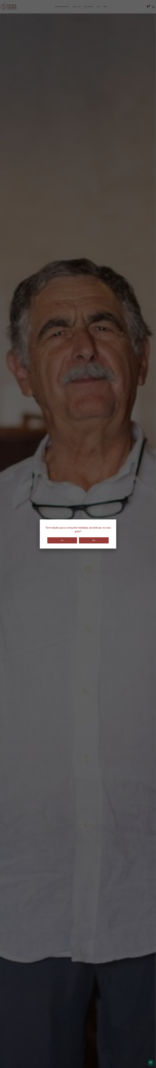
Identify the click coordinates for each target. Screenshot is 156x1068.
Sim (62, 540)
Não (93, 540)
